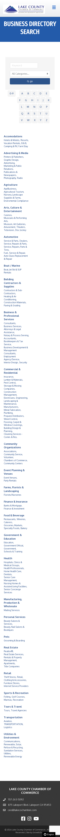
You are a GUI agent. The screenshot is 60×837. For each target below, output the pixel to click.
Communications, (12, 741)
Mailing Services (12, 610)
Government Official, (14, 545)
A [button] (22, 93)
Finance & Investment (14, 508)
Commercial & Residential (12, 371)
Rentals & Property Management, (13, 659)
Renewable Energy (13, 756)
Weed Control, (11, 419)
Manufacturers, (11, 407)
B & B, (24, 143)
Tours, (7, 710)
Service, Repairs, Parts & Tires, (15, 248)
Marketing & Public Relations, (13, 167)
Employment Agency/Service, (12, 358)
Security (23, 362)
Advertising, (9, 163)
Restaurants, (10, 519)
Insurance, (9, 376)
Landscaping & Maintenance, (11, 402)
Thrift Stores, (10, 677)
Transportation (13, 717)
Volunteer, (9, 457)
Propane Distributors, (14, 416)
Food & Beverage (14, 515)
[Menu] (54, 7)
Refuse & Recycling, (13, 747)
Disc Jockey (20, 230)
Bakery (24, 528)
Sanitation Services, (13, 750)
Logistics (8, 727)
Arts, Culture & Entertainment (13, 209)
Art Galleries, (19, 224)
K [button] (48, 100)
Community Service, (13, 454)
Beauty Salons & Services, (12, 622)
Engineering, (22, 398)
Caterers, (8, 522)
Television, (9, 230)
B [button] (28, 93)
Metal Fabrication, (12, 410)
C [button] (34, 93)
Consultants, (10, 323)
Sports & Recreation (16, 693)
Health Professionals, (14, 568)
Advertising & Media (16, 153)
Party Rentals (10, 480)
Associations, (10, 451)
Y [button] (40, 120)
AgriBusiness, (10, 188)
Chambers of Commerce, (16, 460)
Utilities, (7, 753)
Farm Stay (23, 146)
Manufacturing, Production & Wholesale (13, 603)
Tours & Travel (13, 706)
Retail (7, 673)
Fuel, (6, 253)
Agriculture (11, 184)
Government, (10, 548)
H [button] (32, 100)
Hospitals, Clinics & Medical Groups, (13, 564)
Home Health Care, (13, 571)
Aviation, (8, 721)
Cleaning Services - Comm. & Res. (13, 435)
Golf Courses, (18, 696)
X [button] (35, 120)
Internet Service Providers (16, 686)
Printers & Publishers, (14, 157)
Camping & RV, (11, 146)
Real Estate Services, (14, 654)
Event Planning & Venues (14, 472)
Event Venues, (10, 477)
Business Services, (13, 326)
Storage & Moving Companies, (12, 387)
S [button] (34, 113)
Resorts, (25, 140)
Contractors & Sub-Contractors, (13, 292)
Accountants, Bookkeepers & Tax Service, (13, 341)
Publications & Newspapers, (11, 173)
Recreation (18, 699)
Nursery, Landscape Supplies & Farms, (13, 196)
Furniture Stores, (12, 683)
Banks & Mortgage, (13, 505)
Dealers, (24, 240)
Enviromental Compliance (16, 200)
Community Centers (13, 463)
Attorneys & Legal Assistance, (12, 331)
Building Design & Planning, (12, 429)
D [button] (40, 93)
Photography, (10, 178)
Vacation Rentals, (12, 143)
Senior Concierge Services (12, 591)
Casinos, (8, 215)
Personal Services (14, 617)
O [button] (41, 106)
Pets (6, 636)
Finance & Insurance (16, 501)
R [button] (28, 113)
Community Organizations (12, 445)
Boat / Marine (12, 265)
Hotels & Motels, (12, 140)
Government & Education (13, 536)
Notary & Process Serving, (16, 335)
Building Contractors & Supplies (12, 283)
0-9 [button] (12, 93)
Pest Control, (10, 382)
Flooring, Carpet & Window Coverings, (13, 423)
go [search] (31, 81)
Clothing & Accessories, (15, 680)
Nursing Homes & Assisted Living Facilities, (15, 585)
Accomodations (13, 136)
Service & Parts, (11, 240)
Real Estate (11, 647)
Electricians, (9, 398)
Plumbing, (8, 413)
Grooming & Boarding (14, 640)
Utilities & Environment (11, 736)
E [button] (46, 93)
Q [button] (22, 113)
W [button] (28, 120)
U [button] (46, 113)
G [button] (26, 100)
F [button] (20, 100)
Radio (20, 178)
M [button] (28, 106)
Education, (9, 542)
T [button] (40, 113)
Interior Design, (11, 362)
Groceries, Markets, (13, 525)
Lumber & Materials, (13, 379)
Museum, (8, 224)
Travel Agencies (19, 710)
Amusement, (10, 227)
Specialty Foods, (12, 528)
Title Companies (12, 666)
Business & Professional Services (11, 316)
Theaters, (21, 227)
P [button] (47, 106)
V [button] (22, 120)
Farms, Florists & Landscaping (14, 489)
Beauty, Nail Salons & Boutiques (14, 628)
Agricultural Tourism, (14, 191)
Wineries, (21, 519)
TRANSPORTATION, (13, 724)
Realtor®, (9, 651)
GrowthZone (39, 832)
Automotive (11, 236)
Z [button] (46, 120)
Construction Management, (10, 393)
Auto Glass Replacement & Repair (16, 257)
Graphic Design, (11, 160)
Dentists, (8, 574)
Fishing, (7, 696)
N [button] (34, 106)
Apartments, (9, 663)
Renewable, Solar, (13, 744)
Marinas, (8, 699)
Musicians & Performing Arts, (15, 219)
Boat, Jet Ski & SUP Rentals (12, 271)
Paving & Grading (12, 305)
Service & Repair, (17, 253)
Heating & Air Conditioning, (10, 298)
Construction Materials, (15, 302)
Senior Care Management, (10, 579)
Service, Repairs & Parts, (15, 243)
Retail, (20, 677)
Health (8, 558)
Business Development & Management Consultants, (16, 350)
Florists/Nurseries (12, 494)
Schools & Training (13, 551)
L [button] (21, 106)
